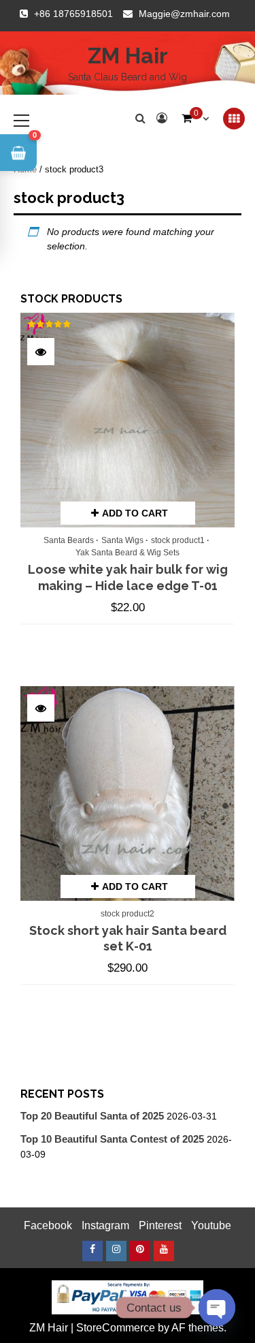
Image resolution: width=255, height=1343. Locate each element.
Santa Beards (69, 540)
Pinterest (160, 1225)
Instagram (105, 1225)
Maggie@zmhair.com (184, 13)
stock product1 (178, 540)
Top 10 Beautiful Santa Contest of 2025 (112, 1139)
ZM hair (128, 55)
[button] (18, 152)
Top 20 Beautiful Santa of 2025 (92, 1116)
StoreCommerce (115, 1327)
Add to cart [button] (135, 513)
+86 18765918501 (73, 13)
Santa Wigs (122, 540)
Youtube (211, 1225)
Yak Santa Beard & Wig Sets (127, 552)
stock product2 (127, 914)
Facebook (48, 1225)
